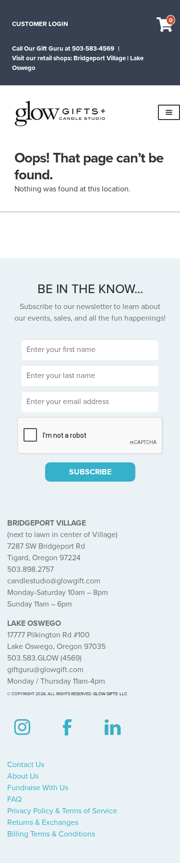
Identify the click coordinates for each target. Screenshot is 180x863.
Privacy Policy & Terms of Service (62, 811)
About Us (22, 776)
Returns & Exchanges (42, 822)
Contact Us (25, 764)
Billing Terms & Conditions (51, 834)
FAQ (14, 799)
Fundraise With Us (37, 788)
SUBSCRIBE (90, 472)
